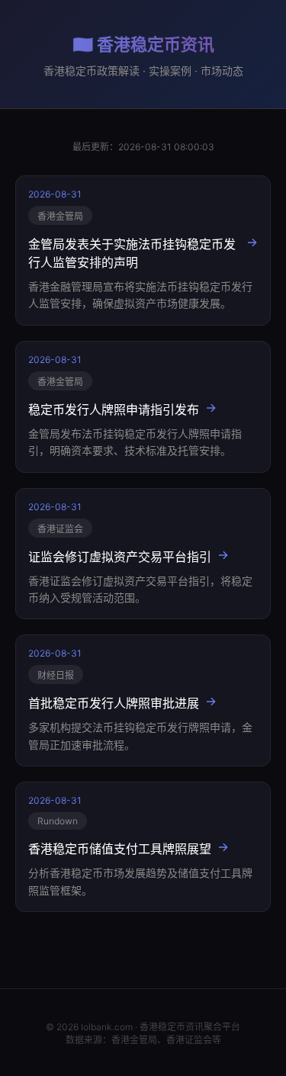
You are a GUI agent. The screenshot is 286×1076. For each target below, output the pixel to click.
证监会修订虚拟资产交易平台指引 (119, 556)
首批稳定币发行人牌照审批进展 (113, 703)
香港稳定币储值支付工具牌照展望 (119, 848)
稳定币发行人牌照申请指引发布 (113, 409)
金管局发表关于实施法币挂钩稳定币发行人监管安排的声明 (132, 253)
